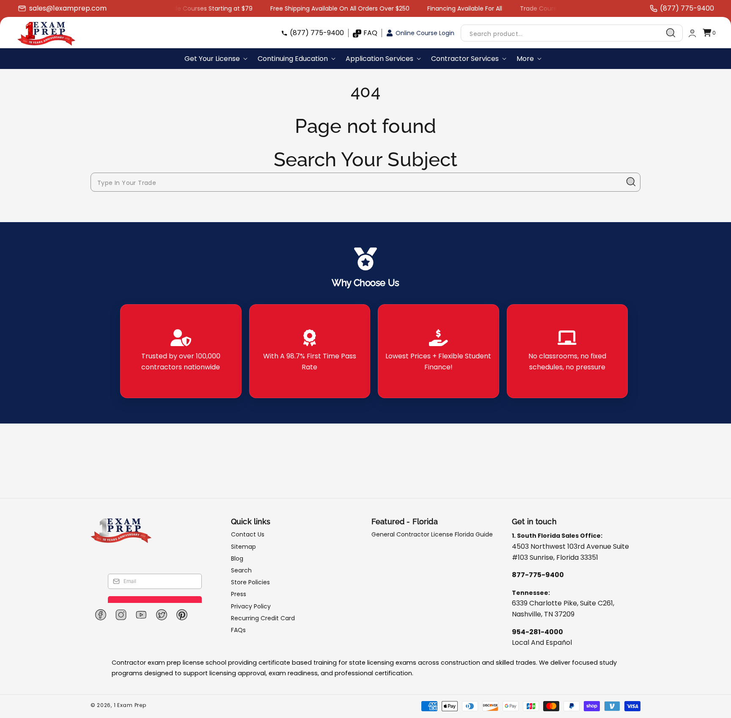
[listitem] (181, 351)
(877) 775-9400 (317, 33)
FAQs (238, 630)
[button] (709, 33)
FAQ (370, 33)
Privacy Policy (251, 606)
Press (238, 594)
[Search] (671, 33)
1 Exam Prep (130, 705)
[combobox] (571, 33)
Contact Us (247, 535)
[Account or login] (692, 33)
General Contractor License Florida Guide (432, 535)
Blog (237, 558)
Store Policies (250, 582)
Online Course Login (425, 33)
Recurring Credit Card (263, 618)
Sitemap (243, 546)
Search (241, 570)
